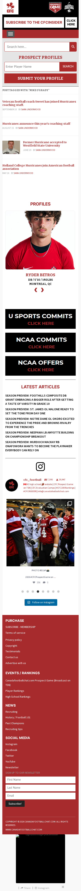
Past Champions (15, 723)
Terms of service (15, 633)
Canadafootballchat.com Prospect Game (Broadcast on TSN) (38, 683)
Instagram (11, 744)
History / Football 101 (18, 717)
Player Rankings (15, 691)
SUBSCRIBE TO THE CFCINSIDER (34, 22)
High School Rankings (18, 696)
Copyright (11, 645)
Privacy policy (14, 640)
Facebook (11, 750)
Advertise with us (16, 663)
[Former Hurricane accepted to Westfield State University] (11, 147)
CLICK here (71, 22)
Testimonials (13, 651)
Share (27, 888)
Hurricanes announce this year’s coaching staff (36, 123)
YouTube (10, 761)
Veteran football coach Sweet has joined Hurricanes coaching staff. (39, 103)
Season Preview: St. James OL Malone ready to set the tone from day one (39, 411)
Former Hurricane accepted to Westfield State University (45, 143)
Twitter (10, 755)
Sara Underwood (31, 109)
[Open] (40, 532)
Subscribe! (15, 803)
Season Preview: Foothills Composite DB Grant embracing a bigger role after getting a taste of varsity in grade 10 (39, 399)
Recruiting (11, 711)
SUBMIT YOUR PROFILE (40, 78)
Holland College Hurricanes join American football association (38, 167)
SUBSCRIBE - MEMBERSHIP (21, 627)
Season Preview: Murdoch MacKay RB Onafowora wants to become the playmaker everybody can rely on (38, 446)
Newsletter (12, 767)
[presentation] (36, 289)
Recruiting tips (14, 729)
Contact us (12, 657)
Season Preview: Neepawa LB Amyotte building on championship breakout (39, 434)
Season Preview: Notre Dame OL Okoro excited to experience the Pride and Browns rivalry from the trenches (40, 423)
